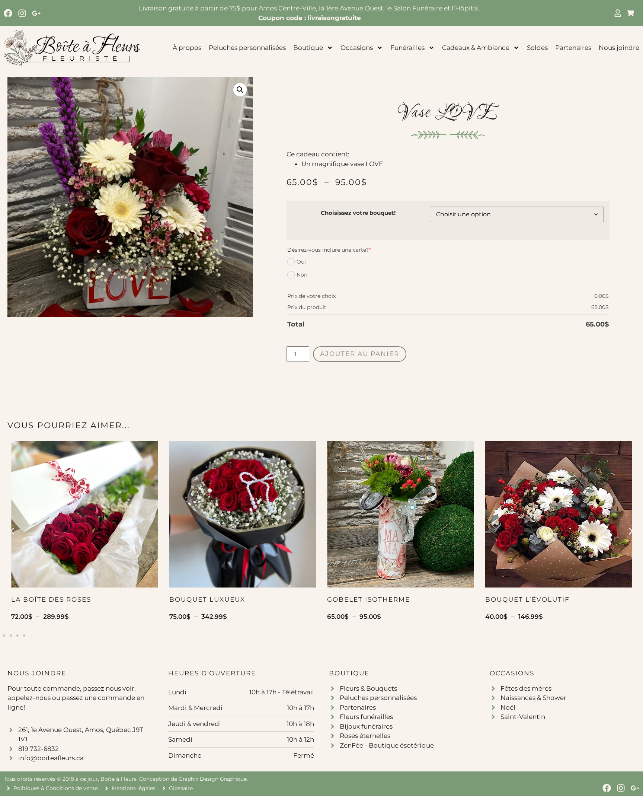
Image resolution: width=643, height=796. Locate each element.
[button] (240, 89)
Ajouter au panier (359, 353)
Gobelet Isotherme (368, 599)
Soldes (537, 47)
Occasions (356, 47)
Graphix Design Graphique (213, 779)
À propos (187, 47)
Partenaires (573, 47)
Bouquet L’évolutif (527, 599)
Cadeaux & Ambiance (475, 47)
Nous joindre (619, 47)
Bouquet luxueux (207, 599)
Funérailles (407, 47)
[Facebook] (8, 13)
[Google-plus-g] (36, 13)
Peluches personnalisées (247, 47)
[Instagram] (22, 13)
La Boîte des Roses (51, 599)
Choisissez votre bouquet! (358, 213)
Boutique (308, 47)
